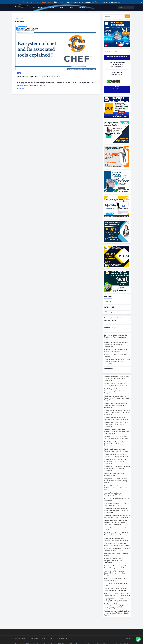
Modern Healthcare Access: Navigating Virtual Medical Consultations (113, 561)
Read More (20, 88)
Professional (62, 638)
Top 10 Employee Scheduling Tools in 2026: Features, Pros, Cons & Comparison (116, 461)
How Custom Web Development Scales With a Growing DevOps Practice (114, 573)
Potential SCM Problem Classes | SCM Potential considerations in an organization (117, 361)
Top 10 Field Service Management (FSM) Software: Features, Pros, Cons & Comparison (116, 510)
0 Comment (40, 80)
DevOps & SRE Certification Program (39, 2)
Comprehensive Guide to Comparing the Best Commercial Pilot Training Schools (116, 481)
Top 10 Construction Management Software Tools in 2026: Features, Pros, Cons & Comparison (115, 522)
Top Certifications (21, 638)
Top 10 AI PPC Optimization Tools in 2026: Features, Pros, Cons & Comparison (116, 424)
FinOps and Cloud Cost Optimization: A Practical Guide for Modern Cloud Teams (116, 613)
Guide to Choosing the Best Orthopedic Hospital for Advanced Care (115, 488)
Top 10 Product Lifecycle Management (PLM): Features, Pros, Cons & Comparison (117, 468)
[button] (138, 639)
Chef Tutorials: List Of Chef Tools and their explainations (39, 77)
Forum (44, 638)
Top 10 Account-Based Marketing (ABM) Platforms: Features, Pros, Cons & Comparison (117, 444)
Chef (19, 73)
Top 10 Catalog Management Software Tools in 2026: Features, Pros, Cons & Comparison (117, 412)
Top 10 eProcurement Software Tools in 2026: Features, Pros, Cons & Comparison (116, 378)
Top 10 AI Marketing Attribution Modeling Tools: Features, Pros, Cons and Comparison (116, 431)
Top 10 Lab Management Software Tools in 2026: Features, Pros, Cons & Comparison (116, 398)
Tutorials (34, 638)
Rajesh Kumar (20, 80)
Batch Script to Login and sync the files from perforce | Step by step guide (115, 337)
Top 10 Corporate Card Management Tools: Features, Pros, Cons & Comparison (116, 391)
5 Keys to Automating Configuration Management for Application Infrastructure (116, 344)
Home (16, 18)
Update (52, 638)
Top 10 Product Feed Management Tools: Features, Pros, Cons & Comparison (115, 405)
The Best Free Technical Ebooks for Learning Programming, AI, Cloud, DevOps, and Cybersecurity (116, 606)
